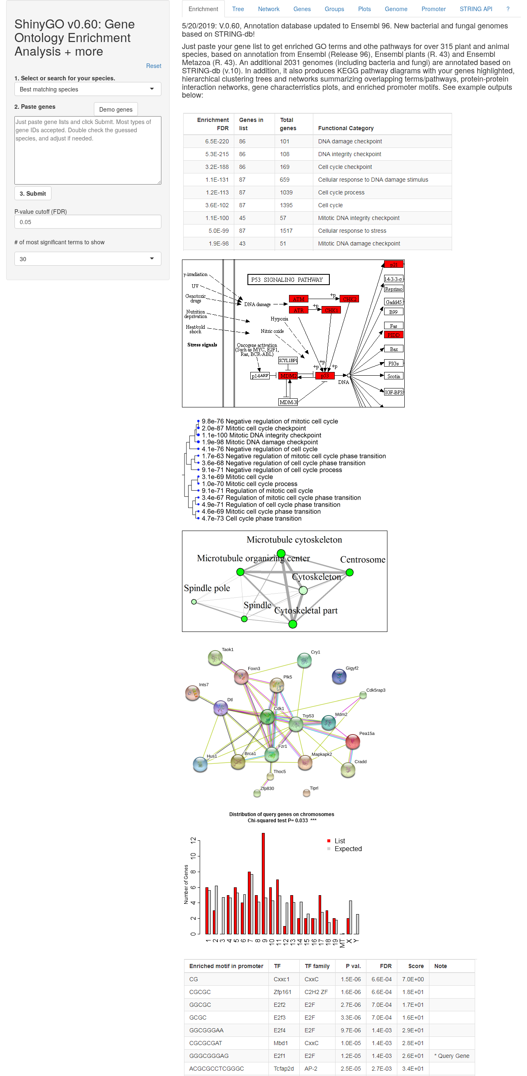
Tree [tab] (238, 9)
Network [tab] (269, 9)
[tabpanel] (351, 548)
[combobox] (15, 89)
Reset (153, 65)
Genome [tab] (396, 9)
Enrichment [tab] (203, 9)
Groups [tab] (334, 9)
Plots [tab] (364, 9)
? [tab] (508, 9)
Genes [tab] (302, 9)
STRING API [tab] (476, 9)
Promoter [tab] (434, 9)
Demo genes (116, 109)
